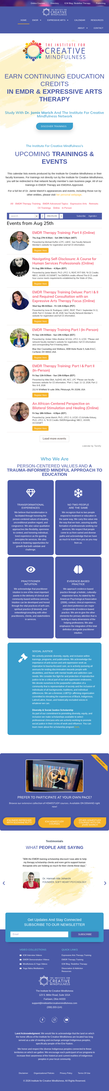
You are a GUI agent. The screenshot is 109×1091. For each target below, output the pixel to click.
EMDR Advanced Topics (55, 203)
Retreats (93, 203)
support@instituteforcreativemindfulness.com (54, 1003)
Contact (98, 28)
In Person (67, 207)
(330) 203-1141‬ (54, 1007)
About (81, 28)
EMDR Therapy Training (28, 203)
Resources (97, 20)
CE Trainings (44, 207)
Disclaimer (23, 1073)
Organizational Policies (44, 1073)
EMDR (35, 20)
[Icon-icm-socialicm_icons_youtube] (66, 1019)
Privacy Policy (66, 1073)
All (11, 203)
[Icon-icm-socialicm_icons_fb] (42, 1019)
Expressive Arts (56, 20)
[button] (3, 883)
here (77, 727)
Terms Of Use (84, 1073)
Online (56, 207)
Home (24, 20)
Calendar (79, 20)
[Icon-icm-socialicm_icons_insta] (54, 1019)
